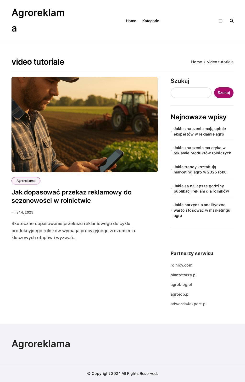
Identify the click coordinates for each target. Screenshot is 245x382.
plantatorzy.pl (184, 274)
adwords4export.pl (188, 303)
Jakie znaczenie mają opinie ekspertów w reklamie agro (200, 131)
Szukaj (180, 80)
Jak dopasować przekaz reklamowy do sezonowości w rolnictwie (71, 196)
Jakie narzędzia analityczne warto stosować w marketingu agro (202, 210)
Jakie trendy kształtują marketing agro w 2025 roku (200, 169)
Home (131, 20)
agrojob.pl (180, 294)
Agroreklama (26, 181)
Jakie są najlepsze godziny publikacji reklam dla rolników (201, 188)
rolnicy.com (181, 265)
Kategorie (150, 20)
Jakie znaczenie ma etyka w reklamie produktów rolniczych (203, 150)
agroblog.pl (181, 284)
